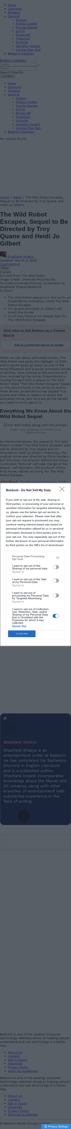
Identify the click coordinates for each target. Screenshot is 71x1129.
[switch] (56, 567)
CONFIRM (22, 634)
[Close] (63, 490)
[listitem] (35, 557)
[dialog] (35, 564)
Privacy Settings (58, 1126)
